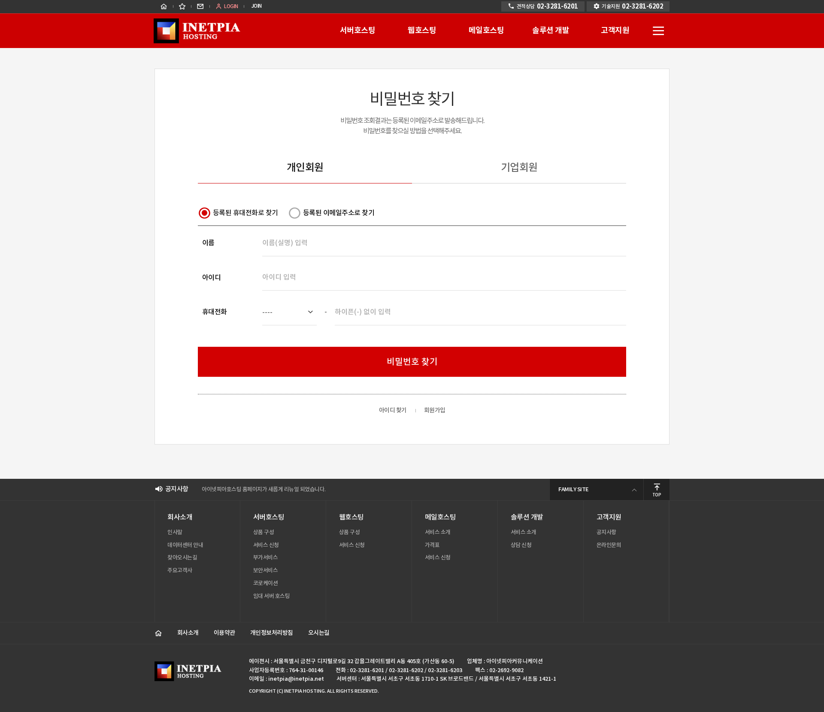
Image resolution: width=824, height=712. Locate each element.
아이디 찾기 (393, 410)
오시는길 (319, 633)
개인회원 (305, 168)
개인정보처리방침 (271, 633)
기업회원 (519, 168)
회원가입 (434, 410)
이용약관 (224, 633)
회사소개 (188, 633)
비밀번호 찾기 (412, 362)
